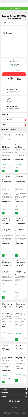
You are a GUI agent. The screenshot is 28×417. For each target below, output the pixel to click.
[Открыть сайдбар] (1, 1)
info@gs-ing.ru (14, 407)
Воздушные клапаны (11, 12)
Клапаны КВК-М (22, 12)
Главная (2, 12)
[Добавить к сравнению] (11, 171)
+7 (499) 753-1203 (19, 5)
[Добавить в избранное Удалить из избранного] (7, 83)
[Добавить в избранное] (7, 171)
